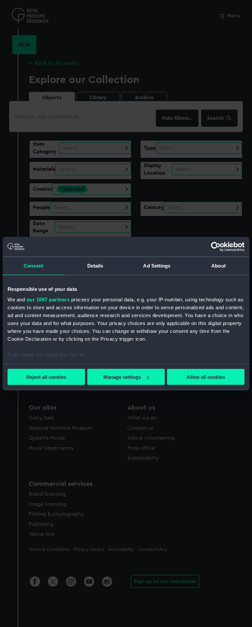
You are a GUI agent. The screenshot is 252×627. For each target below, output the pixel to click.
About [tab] (218, 266)
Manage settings (122, 377)
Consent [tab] (33, 266)
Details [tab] (95, 266)
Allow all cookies (205, 377)
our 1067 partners (48, 299)
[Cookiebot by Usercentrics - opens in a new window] (215, 247)
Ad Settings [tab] (156, 266)
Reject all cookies (46, 377)
